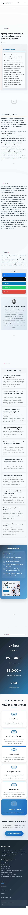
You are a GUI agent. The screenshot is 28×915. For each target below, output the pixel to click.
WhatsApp (7, 287)
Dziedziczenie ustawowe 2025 (13, 561)
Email (6, 291)
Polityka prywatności (6, 889)
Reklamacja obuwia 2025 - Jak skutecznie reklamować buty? (13, 569)
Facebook (7, 275)
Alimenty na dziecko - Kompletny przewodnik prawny (14, 574)
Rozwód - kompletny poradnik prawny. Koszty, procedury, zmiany (14, 558)
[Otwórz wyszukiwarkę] (18, 2)
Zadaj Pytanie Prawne (15, 833)
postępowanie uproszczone (8, 136)
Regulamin (4, 886)
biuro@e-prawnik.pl (6, 897)
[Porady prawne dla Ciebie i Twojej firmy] (11, 595)
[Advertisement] (14, 18)
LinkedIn (7, 283)
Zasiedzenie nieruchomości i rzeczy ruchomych (14, 565)
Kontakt (3, 893)
